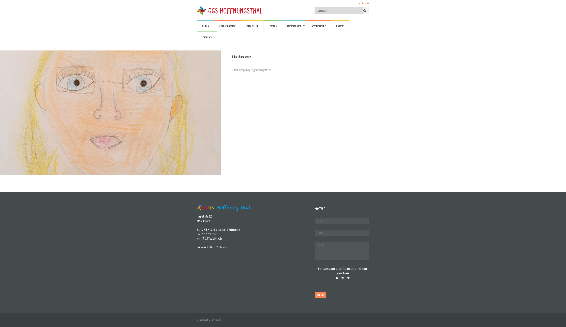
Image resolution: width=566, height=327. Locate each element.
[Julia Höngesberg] (110, 112)
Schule (205, 26)
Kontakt (340, 26)
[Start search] (364, 11)
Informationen (294, 26)
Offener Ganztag (227, 26)
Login (367, 3)
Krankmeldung (319, 26)
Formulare (207, 37)
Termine (273, 26)
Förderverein (252, 26)
